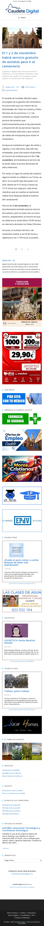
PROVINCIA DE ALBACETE (11, 805)
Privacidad (31, 913)
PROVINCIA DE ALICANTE (11, 808)
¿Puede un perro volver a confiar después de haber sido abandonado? (21, 562)
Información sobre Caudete (12, 790)
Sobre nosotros (12, 913)
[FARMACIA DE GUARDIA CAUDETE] (22, 419)
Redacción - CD (12, 87)
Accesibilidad (25, 915)
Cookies (23, 913)
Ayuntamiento (12, 90)
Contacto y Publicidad (22, 918)
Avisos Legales (13, 915)
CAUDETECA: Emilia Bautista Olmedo (19, 641)
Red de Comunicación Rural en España (22, 887)
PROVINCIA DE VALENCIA (11, 811)
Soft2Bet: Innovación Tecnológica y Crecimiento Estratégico (21, 829)
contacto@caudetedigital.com (22, 874)
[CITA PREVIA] (22, 398)
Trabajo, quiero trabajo (16, 691)
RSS (33, 915)
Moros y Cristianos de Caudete (13, 793)
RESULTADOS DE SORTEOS (12, 776)
